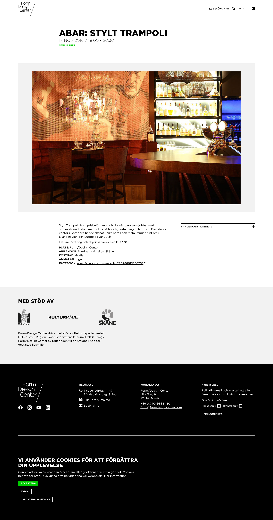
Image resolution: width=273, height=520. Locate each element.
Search (233, 8)
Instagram (29, 407)
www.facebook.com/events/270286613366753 (110, 263)
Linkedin (48, 407)
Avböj (25, 491)
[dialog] (136, 479)
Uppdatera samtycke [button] (35, 499)
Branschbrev (230, 405)
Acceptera (28, 483)
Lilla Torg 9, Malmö (97, 399)
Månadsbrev (209, 405)
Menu (253, 8)
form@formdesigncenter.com (161, 407)
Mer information (115, 475)
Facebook (20, 407)
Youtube (38, 407)
